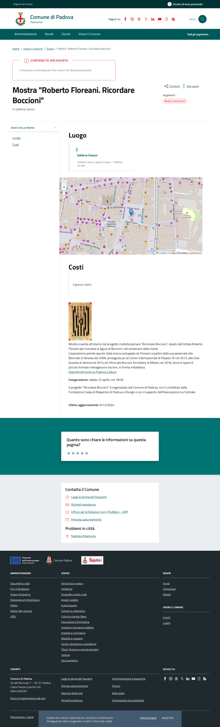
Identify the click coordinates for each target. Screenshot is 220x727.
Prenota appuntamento (74, 686)
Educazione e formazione (75, 622)
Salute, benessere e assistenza (78, 644)
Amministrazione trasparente (128, 679)
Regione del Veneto (22, 4)
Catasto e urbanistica (73, 611)
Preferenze (148, 718)
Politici (14, 605)
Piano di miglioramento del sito (27, 698)
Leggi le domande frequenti (76, 679)
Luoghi (166, 623)
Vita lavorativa (69, 660)
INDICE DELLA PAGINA (22, 128)
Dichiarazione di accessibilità (128, 700)
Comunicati (169, 589)
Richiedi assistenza (72, 700)
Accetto (167, 718)
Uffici (13, 616)
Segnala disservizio (72, 693)
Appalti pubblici (69, 600)
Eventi (50, 49)
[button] (202, 19)
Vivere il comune (33, 49)
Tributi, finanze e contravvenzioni (79, 649)
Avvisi (166, 583)
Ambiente (66, 589)
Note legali (118, 693)
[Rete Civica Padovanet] (93, 560)
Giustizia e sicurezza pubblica (77, 627)
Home (15, 49)
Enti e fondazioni (19, 589)
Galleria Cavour (87, 155)
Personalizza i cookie (22, 717)
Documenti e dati (20, 583)
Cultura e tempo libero (73, 616)
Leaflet (162, 253)
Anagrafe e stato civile (74, 594)
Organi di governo (20, 594)
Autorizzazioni (69, 605)
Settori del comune (21, 611)
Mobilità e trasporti (72, 638)
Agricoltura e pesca (72, 583)
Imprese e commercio (73, 633)
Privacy (116, 686)
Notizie (167, 594)
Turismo (65, 655)
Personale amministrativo (25, 600)
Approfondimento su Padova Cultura (92, 372)
